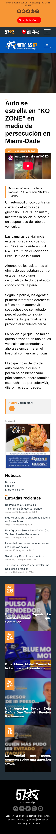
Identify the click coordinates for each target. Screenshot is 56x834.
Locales (9, 485)
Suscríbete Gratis (29, 20)
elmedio (11, 819)
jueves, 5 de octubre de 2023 (21, 151)
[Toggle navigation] (47, 31)
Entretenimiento (14, 489)
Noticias (10, 482)
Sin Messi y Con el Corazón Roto (24, 556)
